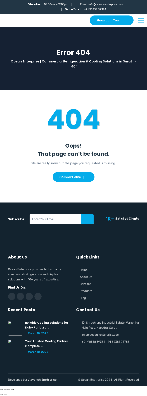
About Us (86, 277)
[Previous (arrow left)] (1, 394)
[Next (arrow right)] (5, 394)
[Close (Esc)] (12, 389)
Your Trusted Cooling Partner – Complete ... (48, 343)
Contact (85, 284)
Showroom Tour (108, 20)
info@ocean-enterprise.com (106, 4)
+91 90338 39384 (95, 9)
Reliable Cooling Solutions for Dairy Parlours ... (46, 325)
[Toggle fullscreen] (5, 389)
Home (83, 270)
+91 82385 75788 (117, 341)
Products (86, 291)
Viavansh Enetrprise (42, 379)
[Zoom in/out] (1, 389)
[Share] (8, 389)
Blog (83, 298)
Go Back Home (70, 177)
